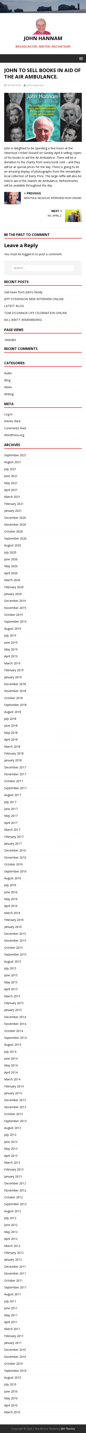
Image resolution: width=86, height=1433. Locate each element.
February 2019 (14, 670)
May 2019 (11, 649)
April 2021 (11, 490)
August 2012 (12, 1211)
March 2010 (12, 1412)
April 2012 (11, 1239)
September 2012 (15, 1204)
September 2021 (15, 455)
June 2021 (11, 476)
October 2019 (13, 615)
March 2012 (12, 1246)
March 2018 (12, 746)
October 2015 (13, 948)
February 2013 (14, 1169)
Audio (8, 373)
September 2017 (15, 788)
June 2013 (11, 1142)
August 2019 (12, 629)
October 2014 (13, 1031)
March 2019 (12, 663)
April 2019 (11, 656)
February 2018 (14, 753)
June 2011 (11, 1308)
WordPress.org (14, 435)
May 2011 (11, 1315)
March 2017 (12, 830)
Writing (9, 394)
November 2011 (15, 1273)
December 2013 (15, 1100)
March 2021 (12, 497)
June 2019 (11, 642)
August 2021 (12, 462)
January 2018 (13, 760)
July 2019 (10, 635)
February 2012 (14, 1253)
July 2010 (10, 1384)
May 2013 (11, 1149)
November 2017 (15, 774)
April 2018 (11, 739)
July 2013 (10, 1135)
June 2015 (11, 975)
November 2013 (15, 1107)
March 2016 (12, 913)
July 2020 (10, 552)
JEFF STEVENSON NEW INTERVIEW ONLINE (34, 299)
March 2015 (12, 996)
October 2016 (13, 864)
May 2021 (11, 483)
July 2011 (10, 1301)
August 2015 (12, 961)
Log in (8, 414)
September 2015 (15, 954)
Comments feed (15, 428)
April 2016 (11, 906)
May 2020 (11, 566)
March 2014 (12, 1079)
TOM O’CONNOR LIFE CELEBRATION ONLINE (35, 313)
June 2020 (11, 559)
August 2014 (12, 1045)
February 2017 (14, 837)
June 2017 (11, 809)
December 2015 (15, 934)
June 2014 (11, 1058)
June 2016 (11, 892)
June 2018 (11, 726)
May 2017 (11, 816)
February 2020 (14, 587)
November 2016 (15, 857)
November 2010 (15, 1357)
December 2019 (15, 601)
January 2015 (13, 1010)
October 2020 (13, 531)
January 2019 (13, 677)
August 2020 (12, 545)
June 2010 (11, 1391)
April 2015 (11, 989)
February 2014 (14, 1086)
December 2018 (15, 684)
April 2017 (11, 823)
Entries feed (12, 421)
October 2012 (13, 1197)
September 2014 (15, 1038)
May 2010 (11, 1398)
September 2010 (15, 1371)
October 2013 (13, 1114)
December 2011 (15, 1267)
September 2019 (15, 621)
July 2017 (10, 802)
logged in (28, 254)
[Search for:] (43, 268)
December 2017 (15, 767)
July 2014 (10, 1052)
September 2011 (15, 1287)
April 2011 (11, 1322)
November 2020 (15, 524)
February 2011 (14, 1336)
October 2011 (13, 1280)
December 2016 (15, 850)
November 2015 (15, 940)
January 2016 (13, 927)
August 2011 (12, 1294)
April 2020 (11, 573)
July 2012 (10, 1218)
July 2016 (10, 885)
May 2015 (11, 982)
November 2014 (15, 1024)
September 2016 (15, 871)
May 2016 (11, 899)
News (8, 387)
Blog (7, 380)
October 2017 (13, 781)
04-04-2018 (14, 85)
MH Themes (68, 1429)
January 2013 (13, 1176)
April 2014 (11, 1072)
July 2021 (10, 469)
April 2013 (11, 1156)
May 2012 (11, 1232)
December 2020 (15, 518)
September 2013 (15, 1121)
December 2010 (15, 1350)
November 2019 (15, 608)
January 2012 (13, 1259)
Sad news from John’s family (23, 292)
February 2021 (14, 504)
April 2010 (11, 1405)
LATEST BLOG (14, 306)
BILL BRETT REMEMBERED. (23, 320)
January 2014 (13, 1093)
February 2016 (14, 920)
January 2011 (13, 1343)
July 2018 (10, 719)
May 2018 (11, 733)
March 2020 (12, 580)
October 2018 (13, 698)
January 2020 (13, 594)
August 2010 (12, 1377)
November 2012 (15, 1190)
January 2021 (13, 511)
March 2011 (12, 1329)
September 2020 (15, 538)
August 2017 (12, 795)
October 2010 (13, 1364)
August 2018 (12, 712)
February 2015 (14, 1003)
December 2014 (15, 1017)
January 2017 (13, 843)
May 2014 (11, 1065)
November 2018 (15, 691)
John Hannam (35, 85)
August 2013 (12, 1128)
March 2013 (12, 1162)
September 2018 (15, 705)
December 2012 (15, 1183)
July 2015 (10, 968)
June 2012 (11, 1225)
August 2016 (12, 878)
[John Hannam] (43, 11)
